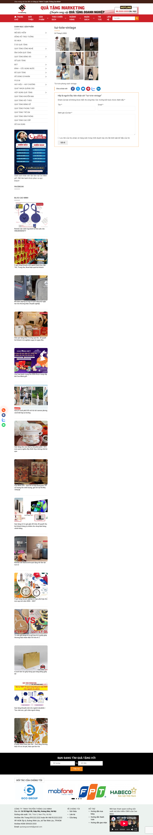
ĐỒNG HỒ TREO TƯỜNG (24, 37)
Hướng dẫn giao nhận (99, 823)
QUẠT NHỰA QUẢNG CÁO (24, 88)
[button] (73, 798)
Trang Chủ (18, 18)
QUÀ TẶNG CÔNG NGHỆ (23, 49)
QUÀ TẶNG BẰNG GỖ (22, 104)
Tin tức (100, 18)
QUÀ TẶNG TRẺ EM (22, 112)
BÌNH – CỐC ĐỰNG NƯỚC (24, 68)
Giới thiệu (73, 811)
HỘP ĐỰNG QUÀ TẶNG (23, 92)
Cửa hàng (73, 818)
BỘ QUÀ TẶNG (20, 72)
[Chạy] (112, 829)
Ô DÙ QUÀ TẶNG (20, 45)
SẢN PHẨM (41, 18)
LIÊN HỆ (109, 18)
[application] (124, 823)
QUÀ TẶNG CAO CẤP (22, 120)
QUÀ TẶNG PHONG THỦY (24, 108)
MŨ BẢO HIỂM (20, 33)
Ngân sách (86, 18)
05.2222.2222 (56, 818)
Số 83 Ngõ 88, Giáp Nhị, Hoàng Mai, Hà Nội (38, 811)
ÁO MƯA (17, 41)
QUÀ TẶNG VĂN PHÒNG (23, 116)
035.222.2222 (35, 818)
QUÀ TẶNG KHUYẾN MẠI (24, 96)
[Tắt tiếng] (132, 829)
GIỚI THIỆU (30, 18)
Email (100, 105)
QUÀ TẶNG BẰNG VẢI (22, 57)
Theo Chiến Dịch (57, 18)
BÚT (16, 65)
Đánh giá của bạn (65, 113)
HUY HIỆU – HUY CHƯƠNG (24, 84)
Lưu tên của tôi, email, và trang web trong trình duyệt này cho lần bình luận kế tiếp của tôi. (95, 138)
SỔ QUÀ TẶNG (20, 60)
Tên (60, 105)
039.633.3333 (31, 824)
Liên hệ (72, 814)
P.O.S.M (17, 80)
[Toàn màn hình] (136, 829)
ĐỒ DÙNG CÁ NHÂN (22, 76)
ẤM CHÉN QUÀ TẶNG (22, 53)
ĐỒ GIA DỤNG (19, 124)
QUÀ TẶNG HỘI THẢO (23, 100)
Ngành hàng (72, 18)
